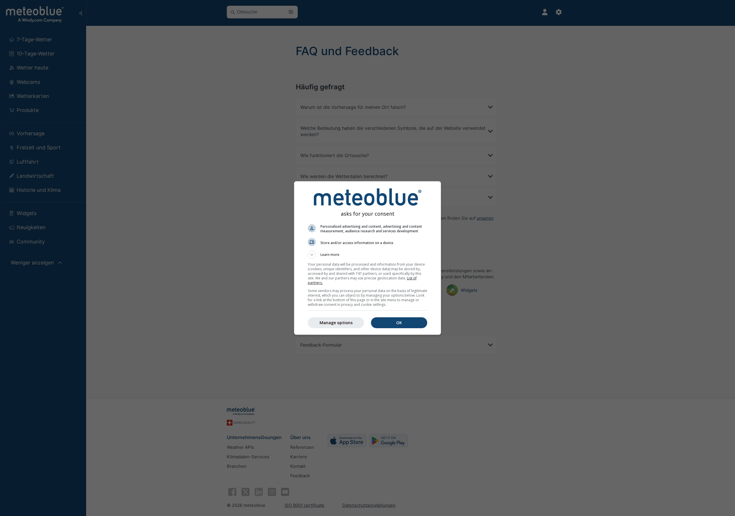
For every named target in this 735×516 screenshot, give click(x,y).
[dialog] (367, 258)
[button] (367, 255)
